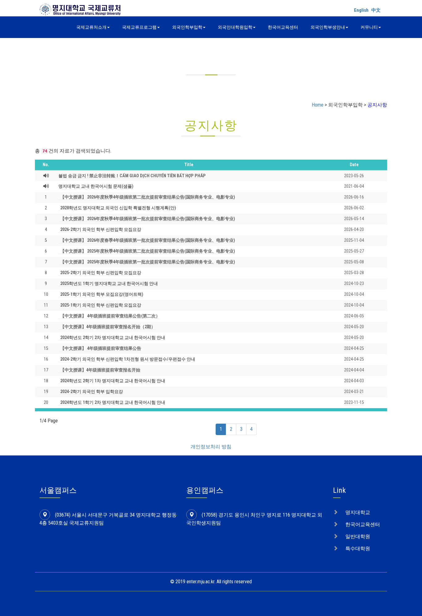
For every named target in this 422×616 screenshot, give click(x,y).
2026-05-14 (354, 218)
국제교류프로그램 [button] (139, 27)
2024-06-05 (354, 316)
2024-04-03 (354, 380)
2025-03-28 (354, 272)
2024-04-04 (354, 370)
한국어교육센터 (283, 27)
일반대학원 (357, 536)
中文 (376, 10)
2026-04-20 (354, 229)
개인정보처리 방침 (211, 447)
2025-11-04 (354, 240)
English (361, 10)
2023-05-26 (354, 175)
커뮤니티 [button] (369, 27)
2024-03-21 (354, 391)
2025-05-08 (354, 262)
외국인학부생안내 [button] (327, 27)
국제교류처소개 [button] (91, 27)
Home (317, 105)
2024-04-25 (354, 348)
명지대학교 (357, 512)
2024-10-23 (354, 283)
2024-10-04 (354, 294)
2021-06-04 (354, 186)
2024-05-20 (354, 326)
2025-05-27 (354, 251)
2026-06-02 (354, 208)
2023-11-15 (354, 402)
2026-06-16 (354, 197)
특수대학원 (357, 548)
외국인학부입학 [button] (187, 27)
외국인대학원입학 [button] (235, 27)
